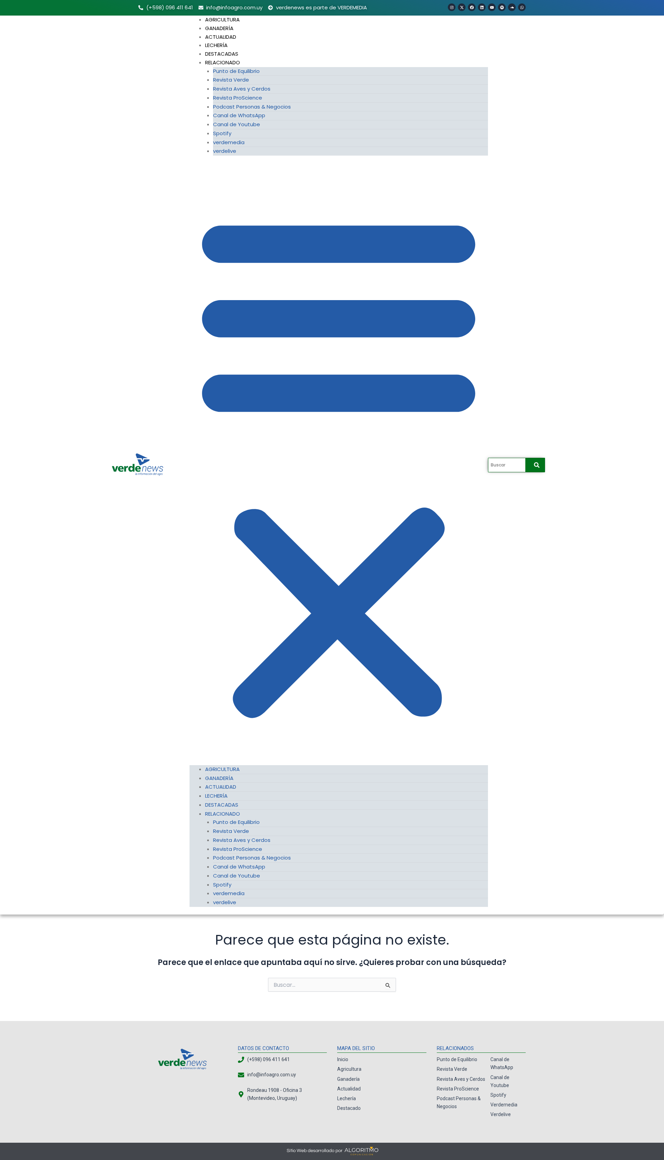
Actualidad (220, 36)
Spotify (222, 133)
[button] (339, 464)
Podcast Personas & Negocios (252, 106)
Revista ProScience (237, 97)
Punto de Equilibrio (236, 71)
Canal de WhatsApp (239, 115)
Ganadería (219, 28)
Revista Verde (231, 79)
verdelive (224, 151)
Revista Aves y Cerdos (241, 88)
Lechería (216, 45)
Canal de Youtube (236, 124)
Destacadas (221, 53)
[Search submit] (537, 465)
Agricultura (222, 19)
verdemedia (229, 142)
